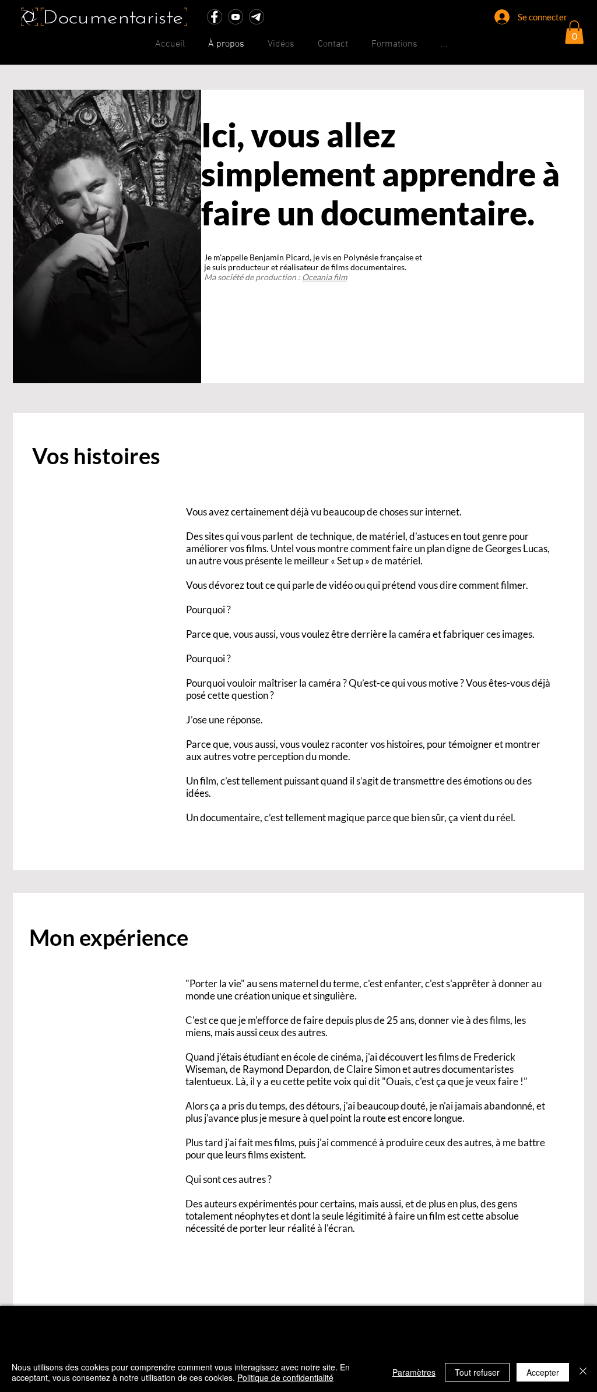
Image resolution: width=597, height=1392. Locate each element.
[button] (574, 32)
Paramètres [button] (414, 1372)
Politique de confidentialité (285, 1377)
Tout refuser (477, 1372)
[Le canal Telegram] (256, 16)
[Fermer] (583, 1372)
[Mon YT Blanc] (235, 16)
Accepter (542, 1372)
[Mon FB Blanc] (214, 16)
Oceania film (324, 277)
